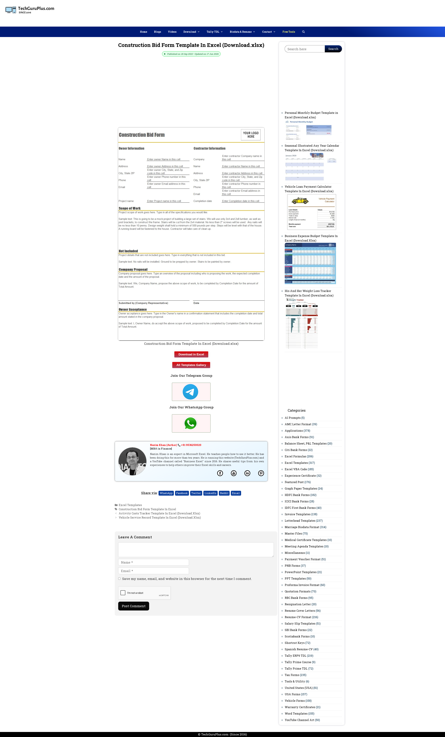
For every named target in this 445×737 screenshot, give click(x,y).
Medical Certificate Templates (306, 540)
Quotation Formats (297, 591)
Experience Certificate (300, 475)
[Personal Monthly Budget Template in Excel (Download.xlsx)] (311, 139)
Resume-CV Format (298, 617)
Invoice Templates (297, 514)
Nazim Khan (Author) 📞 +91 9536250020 (175, 445)
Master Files (293, 533)
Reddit (224, 493)
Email (236, 493)
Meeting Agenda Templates (304, 546)
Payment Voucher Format (303, 559)
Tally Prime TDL (296, 668)
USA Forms (292, 694)
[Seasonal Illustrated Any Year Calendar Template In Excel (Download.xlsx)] (311, 180)
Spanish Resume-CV (299, 649)
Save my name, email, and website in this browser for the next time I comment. (187, 578)
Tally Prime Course (298, 662)
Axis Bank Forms (297, 437)
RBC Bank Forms (296, 598)
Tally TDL (213, 31)
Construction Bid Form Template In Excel (147, 509)
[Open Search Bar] (303, 32)
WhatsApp (166, 493)
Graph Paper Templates (301, 488)
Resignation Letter (298, 604)
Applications (294, 430)
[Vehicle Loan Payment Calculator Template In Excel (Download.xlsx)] (311, 229)
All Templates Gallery (191, 365)
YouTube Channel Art (299, 720)
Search (333, 49)
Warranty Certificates (300, 707)
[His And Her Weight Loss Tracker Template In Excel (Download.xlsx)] (301, 349)
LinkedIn (210, 493)
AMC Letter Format (298, 424)
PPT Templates (295, 578)
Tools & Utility (295, 681)
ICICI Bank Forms (297, 501)
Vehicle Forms (295, 700)
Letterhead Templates (300, 520)
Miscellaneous (295, 553)
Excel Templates (130, 505)
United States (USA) (299, 688)
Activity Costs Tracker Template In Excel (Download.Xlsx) (159, 513)
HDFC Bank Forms (297, 495)
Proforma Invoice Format (302, 585)
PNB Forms (292, 565)
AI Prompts (293, 418)
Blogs (157, 31)
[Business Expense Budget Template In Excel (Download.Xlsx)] (311, 284)
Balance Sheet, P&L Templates (306, 443)
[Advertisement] (379, 12)
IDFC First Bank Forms (300, 508)
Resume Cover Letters (300, 610)
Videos (172, 31)
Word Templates (296, 713)
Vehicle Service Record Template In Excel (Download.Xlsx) (160, 517)
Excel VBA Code (296, 469)
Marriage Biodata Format (302, 527)
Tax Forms (292, 675)
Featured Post (294, 482)
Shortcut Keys (295, 643)
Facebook (182, 493)
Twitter (196, 493)
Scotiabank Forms (297, 636)
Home (143, 31)
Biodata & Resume (241, 31)
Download (189, 31)
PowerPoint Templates (301, 572)
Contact (267, 31)
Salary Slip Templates (300, 623)
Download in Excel (191, 354)
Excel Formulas (295, 456)
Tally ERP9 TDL (295, 655)
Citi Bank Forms (296, 450)
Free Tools (288, 31)
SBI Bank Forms (296, 630)
